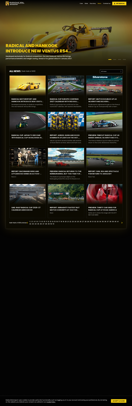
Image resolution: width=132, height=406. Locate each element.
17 (59, 222)
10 (44, 222)
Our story (93, 3)
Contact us (106, 3)
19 (63, 222)
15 (55, 222)
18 (61, 222)
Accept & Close (119, 401)
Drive (86, 3)
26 (80, 222)
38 (110, 222)
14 (52, 222)
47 (43, 224)
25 (78, 222)
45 (38, 224)
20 (66, 222)
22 (70, 222)
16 (57, 222)
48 (46, 224)
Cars (81, 3)
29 (88, 222)
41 (118, 222)
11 (46, 222)
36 (105, 222)
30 (90, 222)
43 (33, 224)
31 (93, 222)
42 (30, 224)
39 (113, 222)
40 (115, 222)
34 (100, 222)
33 (98, 222)
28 (85, 222)
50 (51, 224)
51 (53, 224)
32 (95, 222)
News (99, 3)
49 (49, 224)
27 (83, 222)
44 (36, 224)
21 (68, 222)
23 (73, 222)
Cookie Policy (50, 402)
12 (48, 222)
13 (50, 222)
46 (41, 224)
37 (108, 222)
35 (103, 222)
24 (75, 222)
